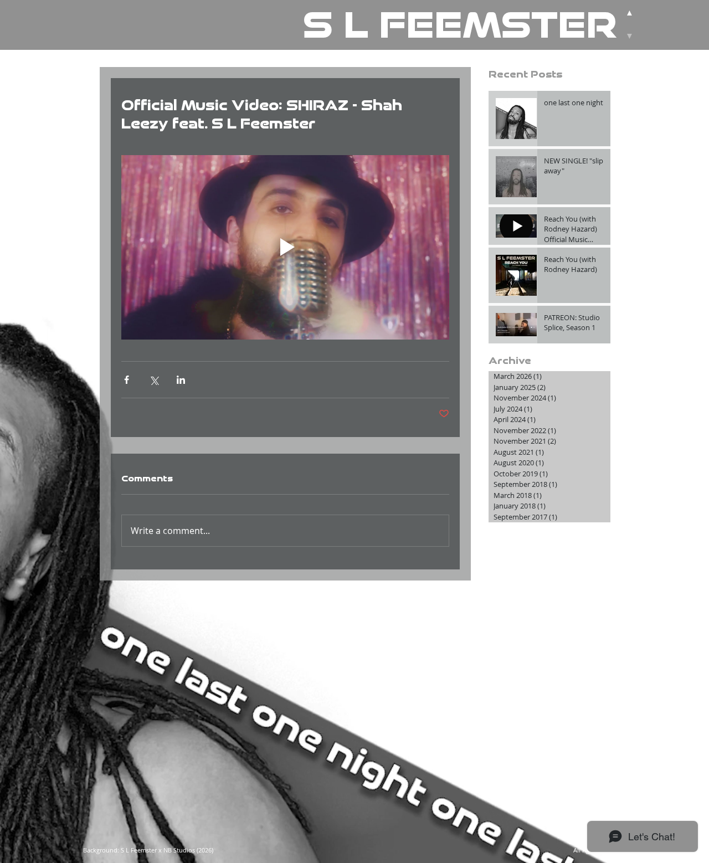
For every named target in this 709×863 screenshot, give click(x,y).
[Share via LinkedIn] (181, 379)
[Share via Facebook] (126, 379)
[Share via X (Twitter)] (153, 379)
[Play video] (285, 247)
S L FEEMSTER (460, 25)
